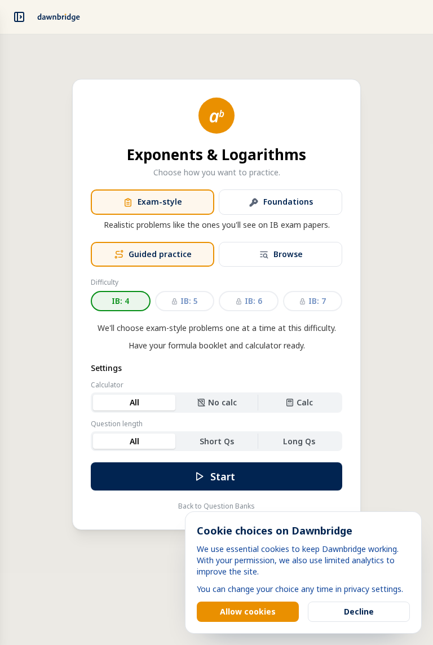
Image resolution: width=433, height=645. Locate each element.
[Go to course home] (58, 17)
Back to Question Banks (216, 506)
